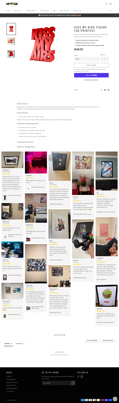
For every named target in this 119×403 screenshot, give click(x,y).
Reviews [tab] (7, 343)
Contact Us (77, 10)
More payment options (91, 80)
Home (8, 10)
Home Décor (31, 10)
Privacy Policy (11, 379)
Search (9, 376)
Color (76, 55)
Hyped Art (13, 400)
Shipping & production (25, 142)
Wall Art (18, 10)
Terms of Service (12, 382)
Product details (22, 104)
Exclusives (45, 10)
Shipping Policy (12, 388)
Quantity (103, 54)
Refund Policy (11, 385)
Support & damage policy (26, 147)
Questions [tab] (19, 343)
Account (110, 10)
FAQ (54, 10)
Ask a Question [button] (93, 340)
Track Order (64, 10)
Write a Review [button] (108, 340)
